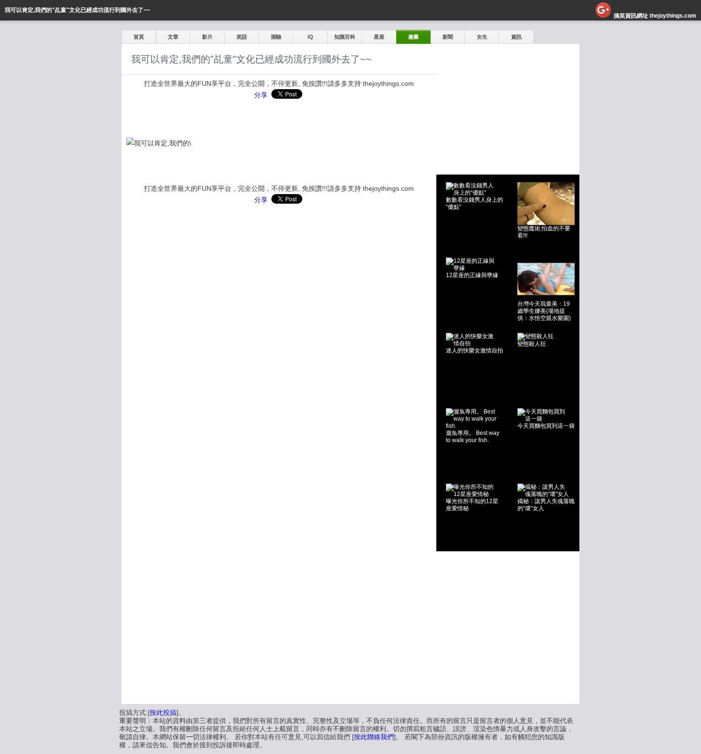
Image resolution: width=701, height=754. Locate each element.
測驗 (276, 37)
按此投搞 (163, 712)
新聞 (448, 37)
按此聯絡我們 (374, 737)
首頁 (139, 37)
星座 (379, 37)
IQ (310, 37)
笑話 (242, 37)
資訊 (516, 37)
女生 (482, 37)
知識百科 (344, 37)
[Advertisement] (507, 103)
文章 (173, 37)
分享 (261, 95)
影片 (207, 37)
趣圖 (413, 37)
